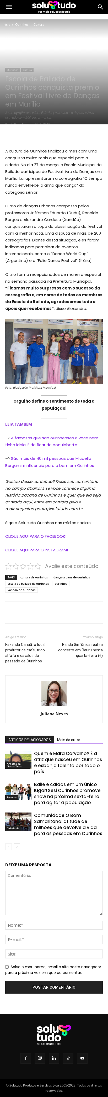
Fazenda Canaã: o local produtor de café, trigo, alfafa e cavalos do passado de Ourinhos (25, 652)
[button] (9, 7)
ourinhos (61, 584)
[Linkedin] (54, 1058)
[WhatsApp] (63, 135)
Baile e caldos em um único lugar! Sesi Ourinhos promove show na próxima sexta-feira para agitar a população (67, 793)
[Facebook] (27, 135)
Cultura (39, 24)
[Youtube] (82, 1058)
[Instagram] (40, 1058)
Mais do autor (68, 740)
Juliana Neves (21, 124)
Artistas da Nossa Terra (14, 765)
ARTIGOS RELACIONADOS (29, 740)
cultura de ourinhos (34, 577)
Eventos (12, 797)
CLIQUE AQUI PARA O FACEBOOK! (35, 536)
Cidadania (13, 828)
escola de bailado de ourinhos (28, 584)
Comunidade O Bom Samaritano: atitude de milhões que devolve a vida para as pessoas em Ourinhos (68, 824)
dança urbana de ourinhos (71, 577)
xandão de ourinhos (21, 590)
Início (6, 24)
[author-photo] (54, 706)
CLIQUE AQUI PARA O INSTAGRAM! (36, 550)
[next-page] (17, 846)
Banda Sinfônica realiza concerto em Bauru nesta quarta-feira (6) (80, 650)
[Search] (100, 7)
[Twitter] (39, 135)
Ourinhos (22, 24)
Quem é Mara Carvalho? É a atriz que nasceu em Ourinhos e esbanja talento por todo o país (68, 762)
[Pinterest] (51, 135)
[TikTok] (68, 1058)
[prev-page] (8, 846)
